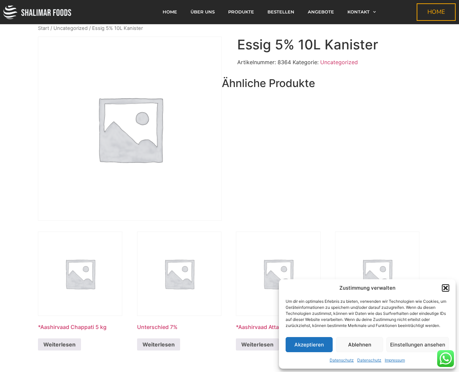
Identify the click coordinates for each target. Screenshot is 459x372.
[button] (445, 288)
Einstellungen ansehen (417, 344)
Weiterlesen (59, 344)
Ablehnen (359, 344)
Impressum (395, 360)
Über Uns (203, 11)
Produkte (241, 11)
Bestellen (280, 11)
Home (170, 11)
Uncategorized (70, 28)
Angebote (321, 11)
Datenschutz (342, 360)
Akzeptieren (309, 344)
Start (43, 28)
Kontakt (358, 11)
